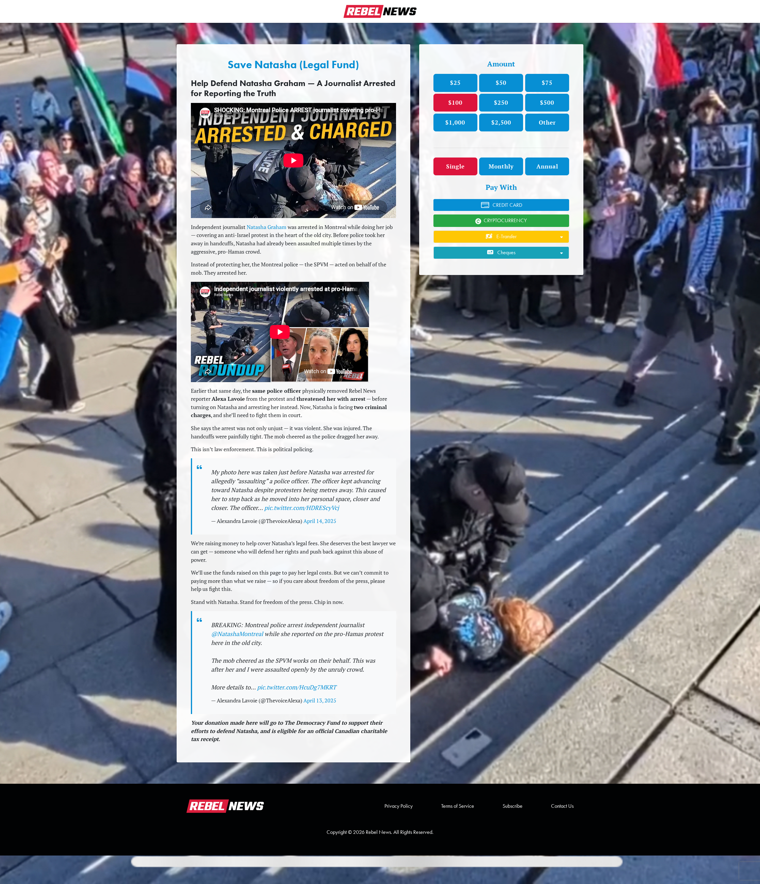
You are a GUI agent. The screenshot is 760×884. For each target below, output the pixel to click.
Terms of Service (457, 806)
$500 (547, 102)
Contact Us (562, 806)
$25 (455, 82)
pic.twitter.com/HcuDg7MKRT (296, 687)
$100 (455, 102)
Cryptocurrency (505, 220)
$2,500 (501, 122)
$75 (547, 82)
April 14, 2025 (319, 521)
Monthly (501, 166)
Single (455, 166)
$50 (501, 82)
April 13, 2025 (319, 700)
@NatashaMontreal (237, 633)
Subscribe (512, 806)
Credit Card (507, 205)
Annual (547, 166)
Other (547, 122)
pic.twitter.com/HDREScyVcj (301, 507)
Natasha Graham (266, 227)
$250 (501, 102)
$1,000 (455, 122)
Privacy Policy (398, 806)
